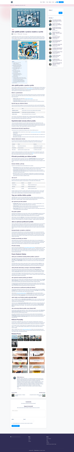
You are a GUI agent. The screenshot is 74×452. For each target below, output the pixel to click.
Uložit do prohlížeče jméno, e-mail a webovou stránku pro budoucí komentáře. (23, 423)
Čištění (29, 438)
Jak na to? (15, 69)
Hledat (50, 10)
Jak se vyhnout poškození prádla (17, 73)
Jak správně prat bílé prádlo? (17, 71)
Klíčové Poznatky (15, 82)
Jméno (13, 419)
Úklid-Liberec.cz (20, 377)
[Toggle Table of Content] (25, 61)
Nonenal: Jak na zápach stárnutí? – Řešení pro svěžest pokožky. (57, 33)
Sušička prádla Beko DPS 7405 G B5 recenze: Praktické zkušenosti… (57, 64)
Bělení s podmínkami (16, 63)
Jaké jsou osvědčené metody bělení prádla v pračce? (20, 77)
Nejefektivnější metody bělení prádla (17, 65)
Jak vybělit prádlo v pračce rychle (17, 62)
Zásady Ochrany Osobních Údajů (51, 444)
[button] (61, 2)
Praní (13, 5)
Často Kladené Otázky (15, 76)
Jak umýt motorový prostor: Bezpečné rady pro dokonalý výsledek (56, 28)
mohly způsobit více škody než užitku (30, 247)
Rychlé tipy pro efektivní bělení (17, 64)
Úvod (11, 5)
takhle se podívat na (29, 88)
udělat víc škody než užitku (29, 98)
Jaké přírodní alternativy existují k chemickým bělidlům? (20, 78)
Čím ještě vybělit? (16, 72)
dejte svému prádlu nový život (27, 329)
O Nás (47, 441)
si (29, 36)
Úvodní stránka (48, 438)
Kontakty (47, 442)
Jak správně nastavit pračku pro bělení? (18, 79)
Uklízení (29, 441)
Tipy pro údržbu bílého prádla (16, 70)
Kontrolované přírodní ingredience (17, 66)
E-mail (24, 419)
